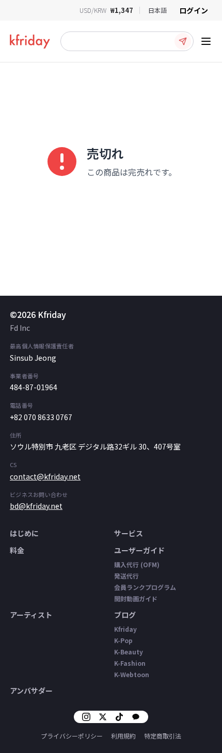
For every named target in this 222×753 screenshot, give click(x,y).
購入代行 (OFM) (137, 564)
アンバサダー (31, 690)
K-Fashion (130, 663)
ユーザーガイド (139, 550)
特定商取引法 (162, 735)
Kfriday (125, 628)
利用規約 (123, 735)
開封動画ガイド (135, 598)
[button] (127, 41)
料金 (17, 550)
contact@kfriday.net (45, 476)
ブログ (125, 615)
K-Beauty (128, 651)
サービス (128, 533)
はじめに (24, 533)
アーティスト (31, 615)
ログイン (193, 10)
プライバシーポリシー (72, 735)
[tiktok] (119, 717)
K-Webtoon (131, 674)
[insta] (86, 717)
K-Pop (123, 640)
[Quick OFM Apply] (183, 41)
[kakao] (136, 717)
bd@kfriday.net (36, 506)
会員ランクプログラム (145, 587)
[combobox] (157, 10)
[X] (103, 717)
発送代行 (126, 575)
